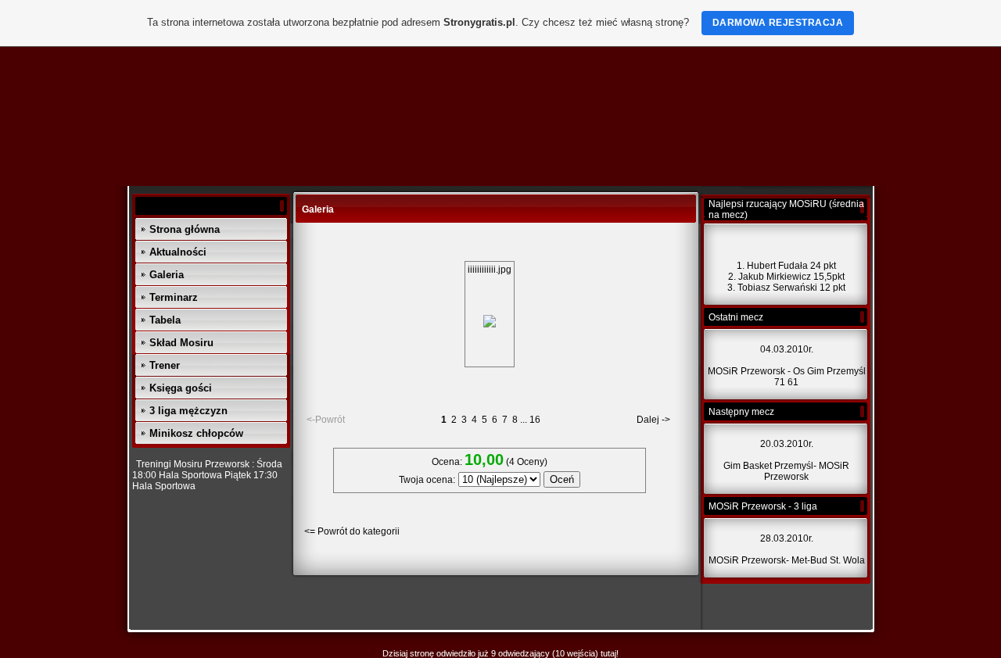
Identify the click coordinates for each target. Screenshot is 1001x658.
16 (534, 419)
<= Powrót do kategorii (352, 531)
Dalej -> (653, 419)
